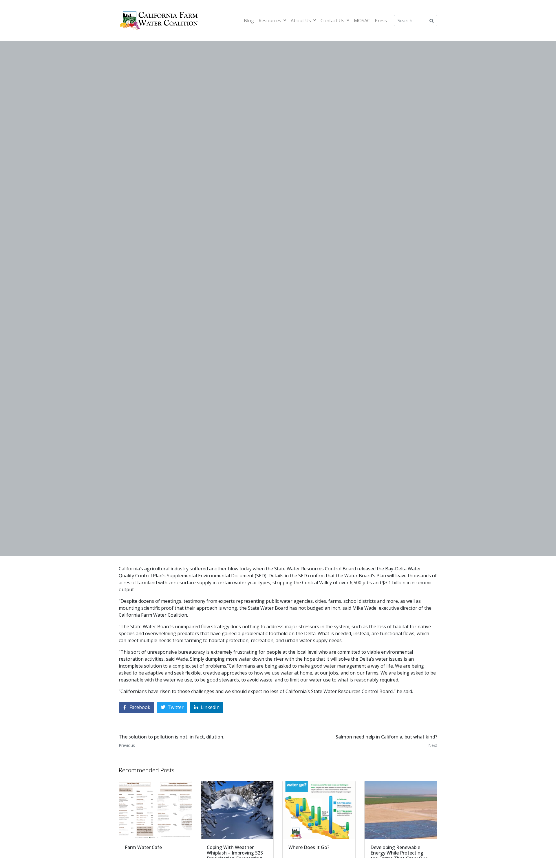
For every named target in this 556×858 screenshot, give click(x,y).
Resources (270, 20)
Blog (249, 20)
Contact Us (332, 20)
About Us (301, 20)
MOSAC (362, 20)
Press (381, 20)
